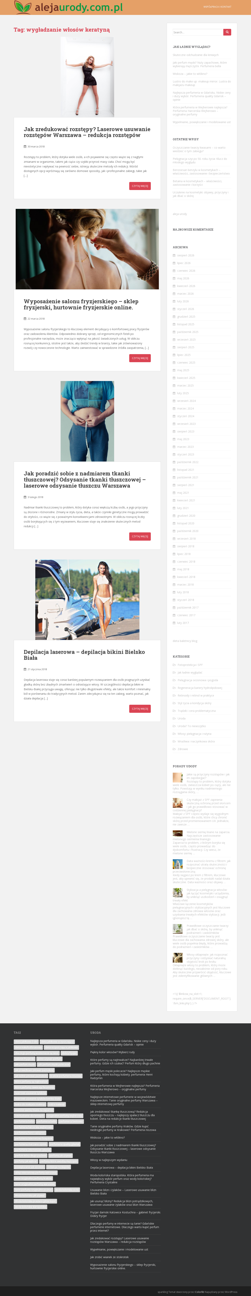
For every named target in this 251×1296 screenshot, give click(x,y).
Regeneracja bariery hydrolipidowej (200, 688)
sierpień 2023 (185, 431)
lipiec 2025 (184, 355)
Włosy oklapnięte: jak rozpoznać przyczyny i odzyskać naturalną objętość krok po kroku (207, 958)
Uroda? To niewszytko (192, 726)
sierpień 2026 (185, 255)
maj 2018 (183, 569)
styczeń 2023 (185, 454)
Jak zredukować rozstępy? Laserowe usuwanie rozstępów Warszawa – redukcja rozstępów (87, 132)
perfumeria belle (46, 1121)
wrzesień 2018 (186, 538)
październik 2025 (187, 332)
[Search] (227, 32)
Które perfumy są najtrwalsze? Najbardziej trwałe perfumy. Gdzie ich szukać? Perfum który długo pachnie (125, 1061)
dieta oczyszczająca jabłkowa (61, 1047)
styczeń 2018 (185, 600)
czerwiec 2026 (186, 270)
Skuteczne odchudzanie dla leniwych (196, 55)
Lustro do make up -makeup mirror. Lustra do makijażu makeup (202, 83)
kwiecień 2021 (186, 500)
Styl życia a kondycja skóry (194, 703)
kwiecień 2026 (186, 286)
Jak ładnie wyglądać (190, 672)
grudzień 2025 (186, 316)
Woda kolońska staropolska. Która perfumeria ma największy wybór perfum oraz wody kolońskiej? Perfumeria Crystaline (122, 1178)
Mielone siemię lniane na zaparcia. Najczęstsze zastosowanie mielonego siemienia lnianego (201, 835)
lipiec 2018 (184, 554)
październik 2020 (187, 531)
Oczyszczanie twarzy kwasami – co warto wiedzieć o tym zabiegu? (199, 149)
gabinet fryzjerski (24, 1058)
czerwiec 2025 (186, 362)
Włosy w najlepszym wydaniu (108, 1160)
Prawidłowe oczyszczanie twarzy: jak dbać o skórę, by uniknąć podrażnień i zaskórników (208, 929)
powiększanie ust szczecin (29, 1167)
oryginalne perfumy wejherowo (64, 1115)
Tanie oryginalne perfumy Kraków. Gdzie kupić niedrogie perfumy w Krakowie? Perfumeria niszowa (123, 1128)
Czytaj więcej (140, 186)
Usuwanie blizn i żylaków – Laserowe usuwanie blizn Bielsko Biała (123, 1191)
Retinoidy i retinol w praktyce (196, 695)
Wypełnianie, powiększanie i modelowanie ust (202, 122)
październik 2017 (187, 607)
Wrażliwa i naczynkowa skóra (196, 741)
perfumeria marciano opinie (30, 1144)
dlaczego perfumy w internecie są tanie (36, 1053)
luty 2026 (183, 301)
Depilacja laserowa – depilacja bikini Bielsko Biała (84, 655)
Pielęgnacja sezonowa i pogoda (198, 680)
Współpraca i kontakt (217, 6)
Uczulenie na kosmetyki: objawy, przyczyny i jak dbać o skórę (200, 194)
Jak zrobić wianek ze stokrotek (109, 1257)
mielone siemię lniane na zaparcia (34, 1110)
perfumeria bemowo (71, 1121)
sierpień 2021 (185, 485)
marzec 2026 (185, 293)
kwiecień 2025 (186, 378)
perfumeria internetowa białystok (33, 1138)
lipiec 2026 (184, 263)
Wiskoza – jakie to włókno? (190, 74)
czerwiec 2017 (186, 615)
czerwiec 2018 (186, 561)
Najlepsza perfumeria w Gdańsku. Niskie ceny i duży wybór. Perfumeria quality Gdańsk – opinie (202, 96)
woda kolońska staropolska (30, 1206)
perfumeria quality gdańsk (64, 1144)
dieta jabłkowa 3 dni (26, 1041)
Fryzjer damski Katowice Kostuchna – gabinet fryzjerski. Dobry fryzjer (125, 1214)
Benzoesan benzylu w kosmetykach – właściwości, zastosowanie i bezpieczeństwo (201, 171)
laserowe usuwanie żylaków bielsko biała (37, 1098)
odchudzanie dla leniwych (29, 1115)
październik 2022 (187, 462)
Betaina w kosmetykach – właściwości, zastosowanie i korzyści (197, 182)
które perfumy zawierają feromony (34, 1087)
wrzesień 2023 (186, 424)
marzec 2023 (185, 447)
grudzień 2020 (186, 515)
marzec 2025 (185, 385)
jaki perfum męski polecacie (53, 1064)
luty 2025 (183, 393)
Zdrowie (183, 749)
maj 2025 (183, 370)
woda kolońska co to (67, 1189)
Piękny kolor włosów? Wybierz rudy (112, 1052)
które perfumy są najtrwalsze (31, 1081)
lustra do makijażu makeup (30, 1104)
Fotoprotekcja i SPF (190, 665)
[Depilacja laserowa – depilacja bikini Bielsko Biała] (87, 599)
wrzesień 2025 (186, 339)
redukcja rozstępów (58, 1167)
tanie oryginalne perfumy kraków (33, 1178)
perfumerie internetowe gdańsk (32, 1150)
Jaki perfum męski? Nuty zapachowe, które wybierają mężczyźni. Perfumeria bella (200, 64)
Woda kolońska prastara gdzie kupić (35, 1201)
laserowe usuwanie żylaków (30, 1093)
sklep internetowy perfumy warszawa (35, 1172)
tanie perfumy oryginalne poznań (33, 1189)
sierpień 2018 (185, 546)
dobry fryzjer (69, 1053)
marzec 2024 (185, 408)
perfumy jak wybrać (26, 1161)
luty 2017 (183, 623)
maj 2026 (183, 278)
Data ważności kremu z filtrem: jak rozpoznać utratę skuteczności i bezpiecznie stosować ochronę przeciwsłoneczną (202, 866)
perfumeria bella (24, 1121)
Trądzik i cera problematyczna (197, 711)
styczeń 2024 (185, 416)
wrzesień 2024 (186, 401)
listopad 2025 (185, 324)
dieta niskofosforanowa (28, 1047)
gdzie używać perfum (49, 1058)
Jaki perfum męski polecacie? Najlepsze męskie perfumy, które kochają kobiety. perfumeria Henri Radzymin (121, 1074)
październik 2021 (187, 477)
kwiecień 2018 (186, 577)
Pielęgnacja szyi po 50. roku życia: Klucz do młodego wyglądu (200, 160)
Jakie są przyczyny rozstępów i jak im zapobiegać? (208, 776)
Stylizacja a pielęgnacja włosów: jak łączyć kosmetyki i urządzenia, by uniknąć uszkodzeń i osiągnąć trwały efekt (201, 895)
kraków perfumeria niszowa (65, 1076)
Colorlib (199, 1292)
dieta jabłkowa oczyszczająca (57, 1041)
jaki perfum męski (25, 1064)
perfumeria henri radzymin (30, 1132)
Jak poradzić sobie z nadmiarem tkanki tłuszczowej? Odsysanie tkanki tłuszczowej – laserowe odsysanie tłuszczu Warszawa (85, 479)
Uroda (182, 718)
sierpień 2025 (185, 347)
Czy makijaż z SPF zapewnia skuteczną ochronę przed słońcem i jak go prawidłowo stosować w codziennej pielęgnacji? (202, 805)
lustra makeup (57, 1104)
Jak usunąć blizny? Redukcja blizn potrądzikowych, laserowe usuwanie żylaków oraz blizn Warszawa (121, 1202)
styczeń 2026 (185, 309)
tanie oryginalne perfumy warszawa (35, 1184)
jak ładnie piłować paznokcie (31, 1076)
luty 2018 (183, 592)
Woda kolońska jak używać (30, 1195)
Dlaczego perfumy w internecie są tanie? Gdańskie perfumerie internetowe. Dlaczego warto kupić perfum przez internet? (124, 1227)
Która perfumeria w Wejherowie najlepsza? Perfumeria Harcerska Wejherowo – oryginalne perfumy (200, 110)
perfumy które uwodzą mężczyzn (58, 1161)
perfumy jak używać (60, 1155)
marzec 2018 (185, 584)
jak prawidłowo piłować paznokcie (34, 1070)
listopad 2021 (185, 470)
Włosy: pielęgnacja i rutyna (194, 734)
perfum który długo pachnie (30, 1155)
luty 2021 (183, 508)
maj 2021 (183, 492)
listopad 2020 (185, 523)
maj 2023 (183, 439)
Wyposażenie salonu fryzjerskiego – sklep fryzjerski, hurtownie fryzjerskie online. (81, 304)
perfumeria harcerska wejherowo (33, 1127)
